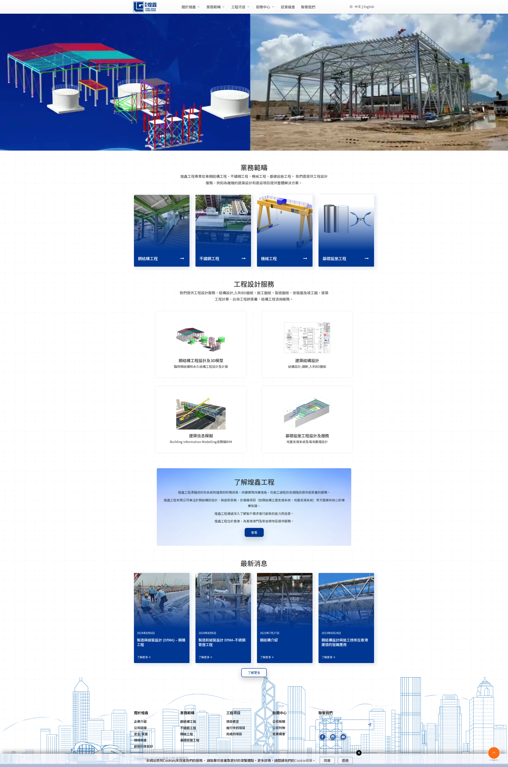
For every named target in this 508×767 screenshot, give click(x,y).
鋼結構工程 (148, 258)
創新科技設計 (143, 746)
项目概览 (232, 721)
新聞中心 (263, 6)
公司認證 (140, 728)
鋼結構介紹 (269, 639)
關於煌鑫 (189, 6)
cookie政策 (303, 760)
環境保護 (140, 740)
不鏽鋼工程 (209, 258)
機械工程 (269, 258)
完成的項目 (234, 734)
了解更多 (142, 657)
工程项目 (238, 6)
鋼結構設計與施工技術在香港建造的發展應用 (344, 642)
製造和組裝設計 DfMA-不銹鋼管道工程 (221, 642)
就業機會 (288, 6)
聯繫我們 (308, 6)
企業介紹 (140, 721)
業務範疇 (213, 6)
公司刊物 (278, 728)
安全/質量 (141, 734)
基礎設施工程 (334, 258)
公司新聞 (278, 721)
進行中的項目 (235, 728)
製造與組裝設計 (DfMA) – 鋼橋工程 (161, 642)
